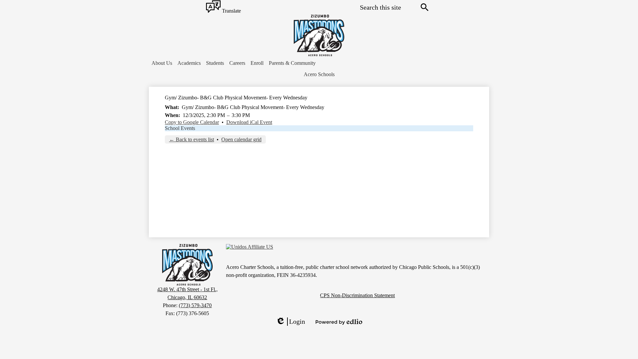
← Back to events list (191, 139)
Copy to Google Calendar (192, 122)
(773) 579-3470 (195, 305)
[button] (162, 63)
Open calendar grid (241, 139)
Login (290, 322)
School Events (180, 128)
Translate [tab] (231, 11)
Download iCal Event (249, 122)
